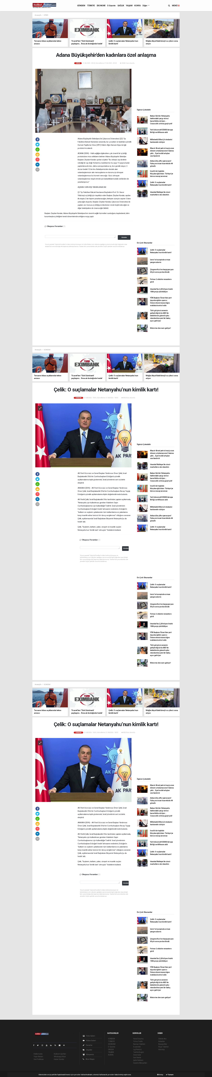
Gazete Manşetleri (140, 1063)
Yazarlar (89, 1045)
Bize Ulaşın (89, 1059)
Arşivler (89, 1050)
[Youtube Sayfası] (47, 1045)
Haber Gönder (59, 1059)
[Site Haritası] (60, 1045)
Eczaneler (137, 1047)
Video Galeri (91, 1041)
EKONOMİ (101, 5)
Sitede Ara (162, 1039)
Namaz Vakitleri (139, 1044)
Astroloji (161, 1049)
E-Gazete (111, 5)
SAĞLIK (121, 5)
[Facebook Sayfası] (34, 1045)
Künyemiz (90, 1054)
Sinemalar (137, 1055)
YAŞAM (129, 5)
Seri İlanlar (137, 1058)
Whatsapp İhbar (60, 1057)
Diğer (145, 5)
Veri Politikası (39, 1059)
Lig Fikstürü (137, 1049)
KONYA (137, 5)
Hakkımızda (38, 1054)
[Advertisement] (21, 49)
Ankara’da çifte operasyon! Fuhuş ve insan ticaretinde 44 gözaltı (161, 163)
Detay (161, 1075)
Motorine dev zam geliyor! (160, 328)
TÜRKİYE (91, 5)
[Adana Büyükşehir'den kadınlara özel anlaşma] (83, 101)
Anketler (161, 1041)
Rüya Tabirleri (163, 1047)
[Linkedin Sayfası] (52, 1045)
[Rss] (56, 1045)
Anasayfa (38, 15)
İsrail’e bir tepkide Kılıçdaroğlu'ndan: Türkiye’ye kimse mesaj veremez (161, 173)
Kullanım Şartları (60, 1054)
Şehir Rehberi (138, 1060)
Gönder (124, 237)
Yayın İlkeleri (38, 1057)
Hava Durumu (138, 1039)
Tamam (170, 1075)
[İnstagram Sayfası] (43, 1045)
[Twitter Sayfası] (39, 1045)
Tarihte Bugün (138, 1052)
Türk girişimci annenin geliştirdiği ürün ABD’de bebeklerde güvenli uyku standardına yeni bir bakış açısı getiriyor (160, 316)
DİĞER (46, 15)
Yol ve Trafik (138, 1041)
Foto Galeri (90, 1036)
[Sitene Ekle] (65, 1045)
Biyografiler (162, 1044)
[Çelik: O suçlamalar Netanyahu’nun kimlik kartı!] (83, 435)
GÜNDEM (81, 5)
